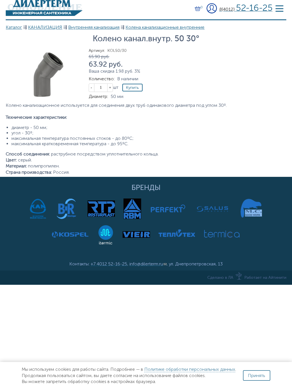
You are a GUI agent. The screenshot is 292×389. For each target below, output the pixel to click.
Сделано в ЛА (220, 278)
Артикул (97, 50)
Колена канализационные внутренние (164, 27)
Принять (256, 375)
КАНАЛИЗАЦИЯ (45, 27)
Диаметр (98, 96)
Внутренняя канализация (93, 27)
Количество (102, 78)
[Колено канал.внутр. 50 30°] (44, 98)
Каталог (14, 27)
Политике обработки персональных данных (189, 369)
